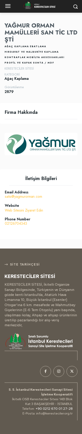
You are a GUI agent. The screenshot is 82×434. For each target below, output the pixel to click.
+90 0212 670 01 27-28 (54, 409)
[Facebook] (45, 371)
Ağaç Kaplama (17, 46)
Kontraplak (15, 57)
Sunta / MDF (43, 62)
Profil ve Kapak (18, 62)
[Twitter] (72, 371)
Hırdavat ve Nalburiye (24, 52)
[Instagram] (58, 371)
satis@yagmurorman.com (23, 196)
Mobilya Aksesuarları (45, 57)
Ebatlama (38, 46)
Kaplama (51, 52)
